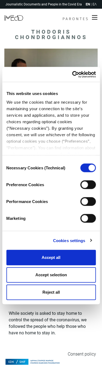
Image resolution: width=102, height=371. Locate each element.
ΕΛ (94, 4)
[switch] (88, 184)
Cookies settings (69, 240)
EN (88, 4)
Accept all (51, 257)
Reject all (51, 292)
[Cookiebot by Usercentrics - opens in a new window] (73, 74)
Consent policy (82, 354)
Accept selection (51, 274)
